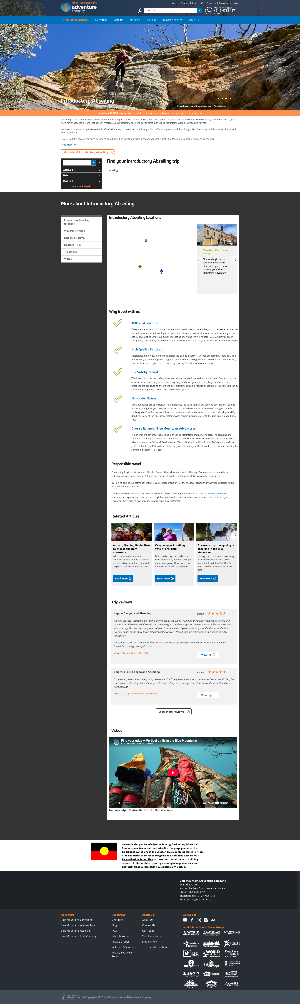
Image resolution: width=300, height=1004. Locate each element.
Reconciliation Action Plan (137, 859)
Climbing (151, 20)
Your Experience (151, 936)
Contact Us (148, 925)
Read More (66, 144)
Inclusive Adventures (124, 947)
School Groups (120, 936)
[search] (199, 10)
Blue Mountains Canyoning (76, 919)
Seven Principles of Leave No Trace (204, 493)
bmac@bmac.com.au (199, 899)
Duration (68, 181)
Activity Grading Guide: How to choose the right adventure (131, 548)
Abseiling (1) (69, 169)
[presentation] (199, 260)
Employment (149, 941)
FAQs (115, 930)
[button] (218, 98)
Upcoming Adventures (75, 20)
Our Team (148, 930)
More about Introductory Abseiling (85, 152)
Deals (174, 3)
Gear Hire (117, 919)
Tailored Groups (172, 20)
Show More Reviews (171, 711)
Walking (118, 20)
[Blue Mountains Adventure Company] (79, 6)
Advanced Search (81, 186)
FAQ (201, 3)
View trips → (195, 112)
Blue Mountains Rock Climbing (79, 936)
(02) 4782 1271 (197, 892)
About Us (193, 20)
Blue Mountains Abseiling (76, 930)
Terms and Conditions (155, 947)
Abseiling (135, 20)
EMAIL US (219, 13)
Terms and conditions (228, 3)
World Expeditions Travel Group (203, 927)
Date (65, 175)
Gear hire (185, 3)
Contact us (211, 3)
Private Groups (121, 941)
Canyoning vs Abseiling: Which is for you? (170, 547)
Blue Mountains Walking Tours (79, 925)
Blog (194, 3)
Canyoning (101, 20)
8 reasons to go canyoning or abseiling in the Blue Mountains (216, 548)
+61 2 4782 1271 (225, 10)
